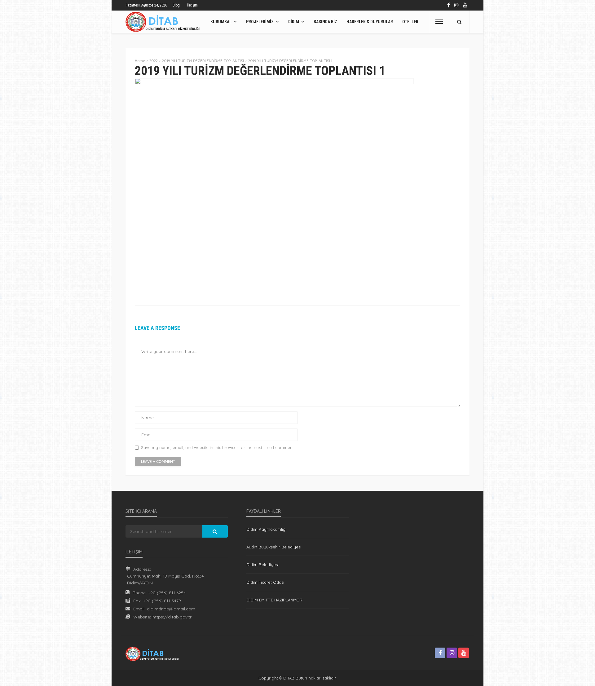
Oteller (410, 21)
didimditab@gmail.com (171, 609)
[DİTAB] (164, 22)
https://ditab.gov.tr (172, 617)
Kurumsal (220, 21)
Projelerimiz (260, 21)
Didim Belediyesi (262, 564)
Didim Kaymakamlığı (266, 529)
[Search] (459, 22)
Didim (293, 21)
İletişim (192, 5)
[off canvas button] (439, 22)
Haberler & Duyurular (369, 21)
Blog (176, 5)
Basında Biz (325, 21)
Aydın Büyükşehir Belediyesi (273, 546)
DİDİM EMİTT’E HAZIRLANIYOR (274, 599)
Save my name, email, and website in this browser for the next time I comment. (218, 448)
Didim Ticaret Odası (265, 582)
